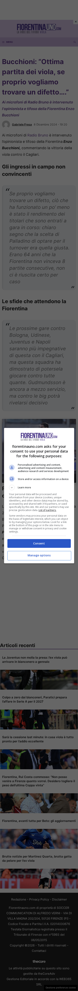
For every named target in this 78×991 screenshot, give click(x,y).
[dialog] (39, 495)
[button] (39, 487)
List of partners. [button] (47, 510)
